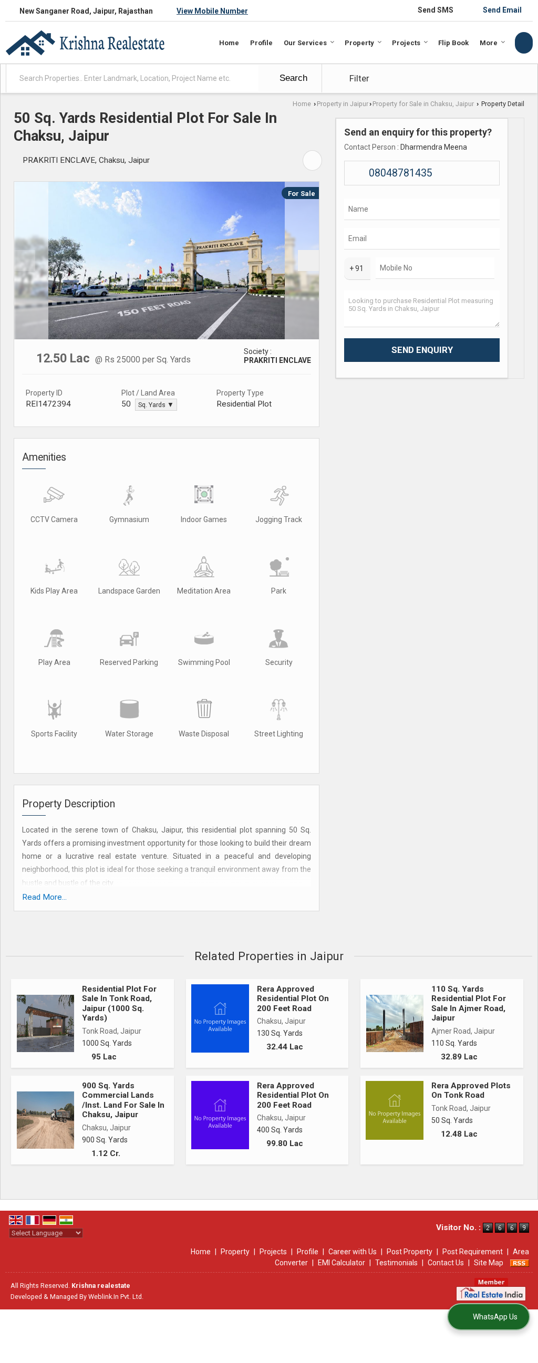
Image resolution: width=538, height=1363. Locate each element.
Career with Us (352, 1251)
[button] (212, 11)
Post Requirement (472, 1251)
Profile (261, 43)
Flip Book (453, 43)
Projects (406, 43)
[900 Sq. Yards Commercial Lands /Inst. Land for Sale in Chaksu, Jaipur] (45, 1120)
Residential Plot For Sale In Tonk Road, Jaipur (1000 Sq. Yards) (119, 1003)
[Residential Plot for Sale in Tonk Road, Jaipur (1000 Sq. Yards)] (45, 1023)
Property (359, 43)
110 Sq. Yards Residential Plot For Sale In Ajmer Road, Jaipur (468, 1003)
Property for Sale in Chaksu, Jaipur (423, 104)
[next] (308, 260)
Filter (358, 78)
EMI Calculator (341, 1262)
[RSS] (519, 1262)
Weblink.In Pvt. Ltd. (115, 1296)
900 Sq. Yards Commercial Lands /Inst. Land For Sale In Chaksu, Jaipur (123, 1100)
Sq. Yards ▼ (156, 405)
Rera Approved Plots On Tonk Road (471, 1090)
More (489, 43)
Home (229, 43)
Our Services (305, 43)
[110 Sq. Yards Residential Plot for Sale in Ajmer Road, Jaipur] (394, 1023)
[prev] (24, 260)
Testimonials (396, 1262)
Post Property (409, 1251)
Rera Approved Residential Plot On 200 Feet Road (293, 998)
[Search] (524, 43)
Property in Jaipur (342, 104)
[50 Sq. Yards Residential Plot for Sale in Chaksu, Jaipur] (166, 260)
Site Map (488, 1262)
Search (292, 78)
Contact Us (446, 1262)
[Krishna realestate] (84, 43)
